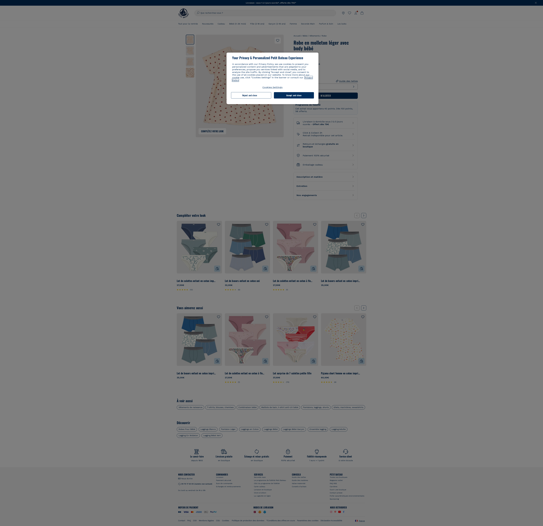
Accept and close (293, 95)
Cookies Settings (272, 87)
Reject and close (249, 95)
